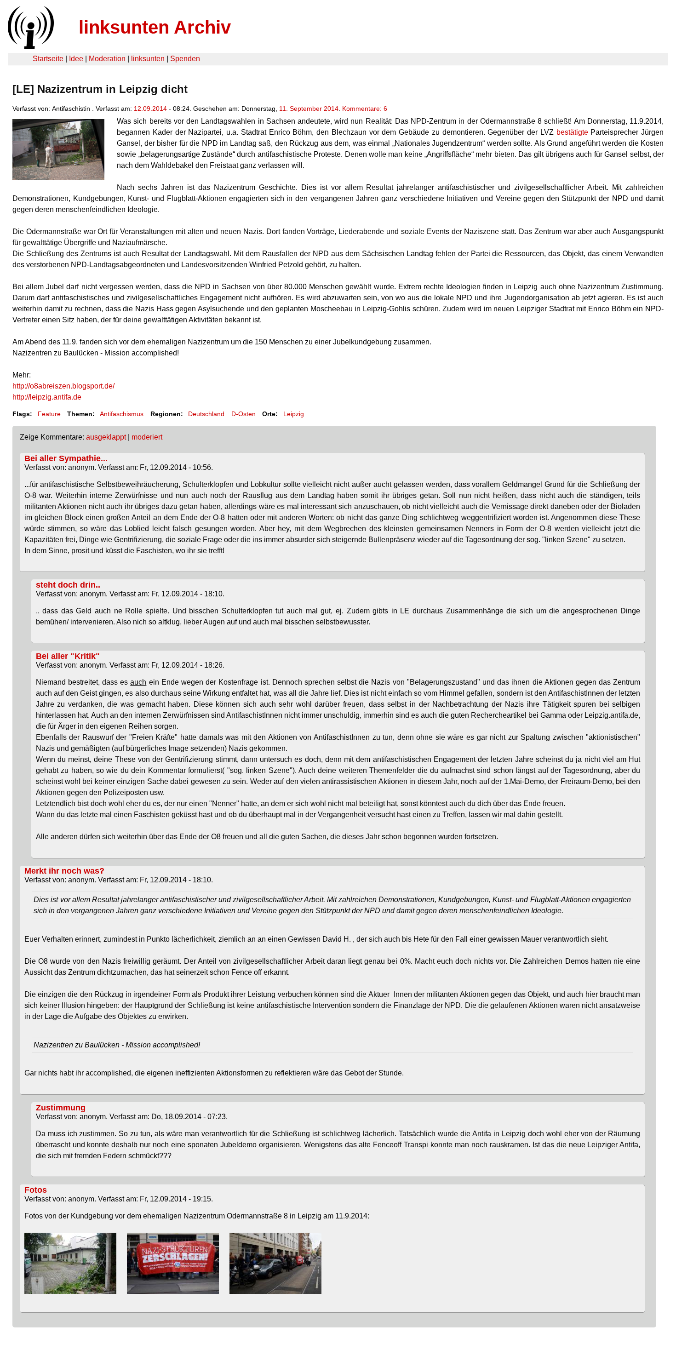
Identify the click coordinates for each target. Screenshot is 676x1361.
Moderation (107, 59)
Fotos (35, 1190)
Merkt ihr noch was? (64, 870)
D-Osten (243, 413)
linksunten (148, 59)
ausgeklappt (106, 437)
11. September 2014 (308, 108)
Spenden (185, 59)
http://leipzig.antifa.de (46, 397)
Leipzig (293, 413)
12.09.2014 (150, 108)
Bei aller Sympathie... (66, 458)
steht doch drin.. (68, 584)
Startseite (48, 59)
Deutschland (206, 413)
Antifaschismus (121, 413)
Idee (76, 59)
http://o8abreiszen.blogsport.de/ (63, 386)
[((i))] (29, 46)
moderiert (147, 437)
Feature (49, 413)
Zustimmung (61, 1107)
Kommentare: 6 (364, 108)
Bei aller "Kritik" (68, 656)
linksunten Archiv (155, 27)
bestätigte (572, 132)
